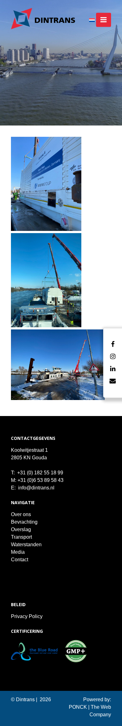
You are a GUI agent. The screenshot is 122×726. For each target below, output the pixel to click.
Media (18, 552)
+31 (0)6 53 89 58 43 (41, 480)
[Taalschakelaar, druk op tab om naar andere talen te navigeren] (95, 20)
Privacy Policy (27, 616)
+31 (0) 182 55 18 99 (40, 472)
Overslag (21, 529)
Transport (21, 537)
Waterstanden (26, 544)
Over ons (21, 514)
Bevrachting (24, 522)
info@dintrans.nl (36, 487)
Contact (19, 559)
